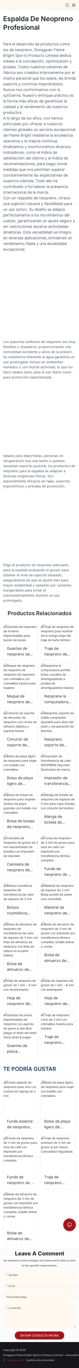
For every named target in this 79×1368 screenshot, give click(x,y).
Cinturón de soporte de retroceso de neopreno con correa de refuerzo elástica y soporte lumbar (20, 742)
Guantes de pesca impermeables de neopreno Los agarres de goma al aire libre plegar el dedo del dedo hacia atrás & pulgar (20, 1048)
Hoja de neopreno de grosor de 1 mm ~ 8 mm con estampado (55, 1001)
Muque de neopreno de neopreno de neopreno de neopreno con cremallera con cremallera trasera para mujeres (20, 699)
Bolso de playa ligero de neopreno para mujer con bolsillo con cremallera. (20, 781)
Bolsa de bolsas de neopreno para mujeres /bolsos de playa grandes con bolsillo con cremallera (21, 824)
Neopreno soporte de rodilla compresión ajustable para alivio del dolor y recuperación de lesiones (57, 742)
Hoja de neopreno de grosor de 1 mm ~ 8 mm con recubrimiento (19, 1001)
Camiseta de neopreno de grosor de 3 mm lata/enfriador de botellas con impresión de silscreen (20, 867)
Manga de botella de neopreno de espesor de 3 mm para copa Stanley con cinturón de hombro (57, 819)
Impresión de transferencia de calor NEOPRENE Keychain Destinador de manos (56, 781)
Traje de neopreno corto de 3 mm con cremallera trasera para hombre (57, 1040)
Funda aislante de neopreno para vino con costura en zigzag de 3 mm (20, 1124)
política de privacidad (41, 1360)
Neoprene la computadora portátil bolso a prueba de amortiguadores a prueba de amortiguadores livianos (57, 699)
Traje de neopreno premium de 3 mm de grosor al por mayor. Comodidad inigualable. (56, 1180)
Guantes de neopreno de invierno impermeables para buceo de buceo (19, 651)
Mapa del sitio (15, 1360)
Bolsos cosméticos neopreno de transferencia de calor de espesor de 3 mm (19, 910)
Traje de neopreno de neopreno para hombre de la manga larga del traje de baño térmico (57, 651)
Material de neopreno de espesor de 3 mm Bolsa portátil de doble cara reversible (55, 910)
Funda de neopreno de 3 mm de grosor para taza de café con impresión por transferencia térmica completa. (57, 871)
